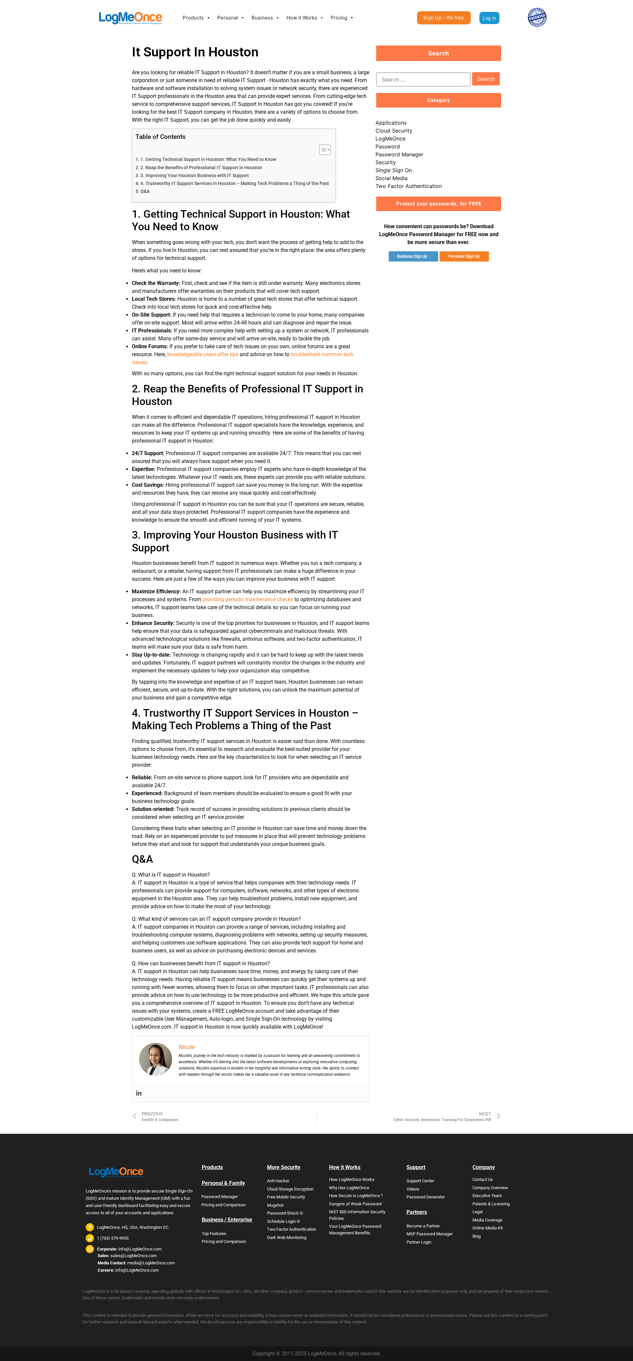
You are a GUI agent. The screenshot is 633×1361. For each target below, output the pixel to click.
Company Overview (490, 1187)
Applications (391, 122)
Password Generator (426, 1196)
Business (262, 18)
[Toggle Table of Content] (321, 149)
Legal (477, 1211)
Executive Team (487, 1195)
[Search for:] (423, 79)
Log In (489, 18)
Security (386, 162)
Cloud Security (394, 130)
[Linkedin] (139, 1093)
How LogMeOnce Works (352, 1179)
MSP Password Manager (430, 1233)
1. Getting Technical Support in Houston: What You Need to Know (208, 159)
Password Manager (399, 154)
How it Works (301, 18)
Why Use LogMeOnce (349, 1187)
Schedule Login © (283, 1221)
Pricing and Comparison (223, 1204)
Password (388, 146)
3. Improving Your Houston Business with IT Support (194, 175)
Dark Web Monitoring (286, 1237)
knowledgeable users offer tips (202, 354)
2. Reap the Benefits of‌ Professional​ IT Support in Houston (201, 167)
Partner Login (419, 1242)
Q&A (145, 191)
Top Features (214, 1233)
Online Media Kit (487, 1227)
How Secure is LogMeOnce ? (356, 1195)
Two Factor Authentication (409, 186)
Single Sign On (394, 170)
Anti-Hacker (278, 1180)
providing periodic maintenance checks (247, 599)
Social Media (391, 178)
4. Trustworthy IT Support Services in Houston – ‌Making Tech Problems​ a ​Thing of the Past (234, 183)
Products (193, 18)
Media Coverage (487, 1220)
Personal (227, 18)
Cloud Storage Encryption (290, 1189)
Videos (413, 1189)
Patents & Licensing (491, 1203)
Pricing (339, 18)
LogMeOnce (391, 138)
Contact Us (482, 1179)
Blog (476, 1236)
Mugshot (275, 1205)
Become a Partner (423, 1225)
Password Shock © (285, 1213)
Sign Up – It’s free (443, 18)
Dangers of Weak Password (355, 1203)
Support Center (420, 1180)
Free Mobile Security (286, 1196)
